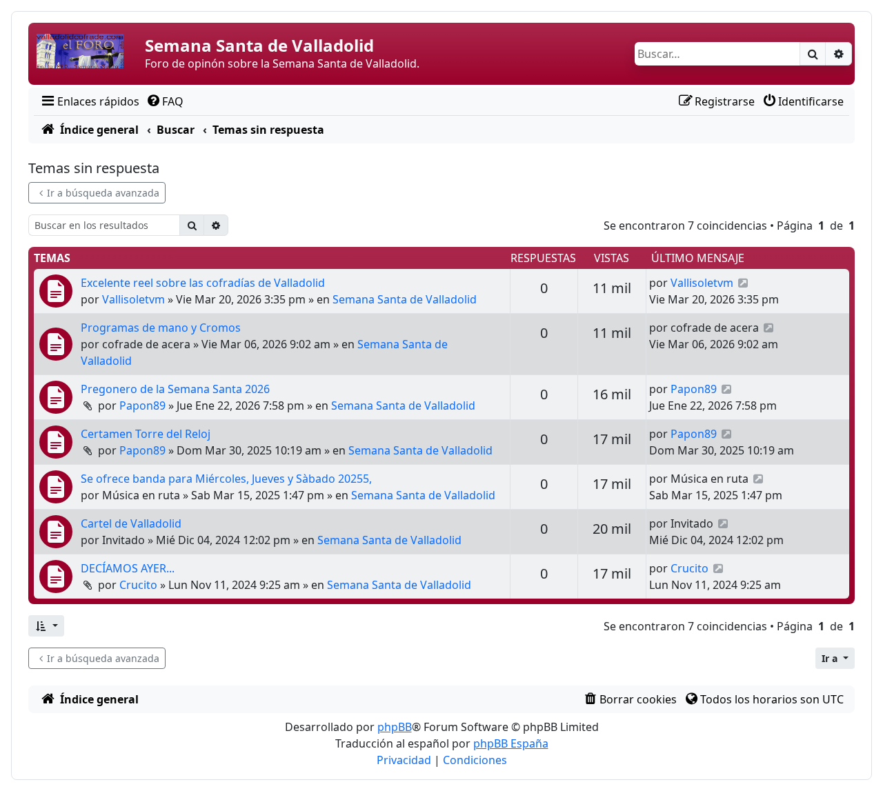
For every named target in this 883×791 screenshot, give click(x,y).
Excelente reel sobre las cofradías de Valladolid (203, 282)
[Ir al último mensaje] (743, 282)
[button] (46, 626)
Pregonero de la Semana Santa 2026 (175, 389)
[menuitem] (89, 101)
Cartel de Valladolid (131, 523)
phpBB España (510, 743)
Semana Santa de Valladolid (405, 299)
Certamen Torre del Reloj (145, 433)
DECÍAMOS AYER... (128, 568)
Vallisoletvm (133, 299)
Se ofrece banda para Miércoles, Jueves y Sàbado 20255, (226, 478)
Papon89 (142, 405)
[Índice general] (88, 53)
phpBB (394, 726)
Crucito (138, 584)
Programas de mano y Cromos (161, 327)
